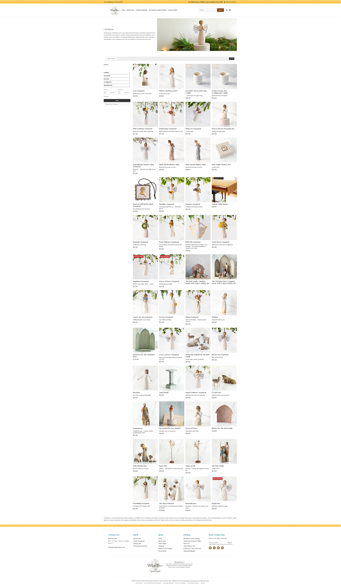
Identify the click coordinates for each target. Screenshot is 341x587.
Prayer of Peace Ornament (169, 281)
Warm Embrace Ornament (169, 242)
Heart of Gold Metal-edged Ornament (143, 205)
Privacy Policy (139, 583)
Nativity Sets (137, 543)
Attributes (108, 82)
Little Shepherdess (140, 466)
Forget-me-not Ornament (142, 317)
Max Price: (120, 89)
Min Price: (106, 89)
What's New (137, 538)
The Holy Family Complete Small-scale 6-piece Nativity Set (197, 282)
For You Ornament (166, 317)
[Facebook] (210, 547)
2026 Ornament (138, 91)
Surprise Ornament (193, 204)
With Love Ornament (193, 129)
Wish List (186, 543)
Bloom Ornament (192, 317)
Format (106, 72)
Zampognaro (138, 428)
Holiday (106, 79)
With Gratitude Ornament (142, 129)
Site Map (203, 583)
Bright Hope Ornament (168, 129)
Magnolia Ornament (140, 242)
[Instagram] (214, 547)
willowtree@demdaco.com (116, 547)
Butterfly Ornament (193, 242)
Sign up (230, 542)
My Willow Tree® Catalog (192, 538)
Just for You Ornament (220, 355)
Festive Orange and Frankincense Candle (220, 92)
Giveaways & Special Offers (192, 541)
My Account (162, 541)
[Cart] (230, 10)
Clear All (231, 58)
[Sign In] (227, 10)
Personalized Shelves (140, 546)
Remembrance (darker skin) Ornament (143, 165)
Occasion (107, 75)
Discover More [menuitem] (172, 10)
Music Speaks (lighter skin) (196, 164)
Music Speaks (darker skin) (169, 164)
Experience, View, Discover (192, 548)
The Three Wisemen (166, 503)
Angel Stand (163, 392)
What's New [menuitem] (130, 10)
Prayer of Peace (191, 428)
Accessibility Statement (168, 583)
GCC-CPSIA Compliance (193, 583)
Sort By (106, 64)
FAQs (160, 538)
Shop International (231, 2)
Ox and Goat (216, 392)
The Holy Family (218, 466)
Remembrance (191, 503)
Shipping (161, 546)
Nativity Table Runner (220, 204)
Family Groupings (138, 541)
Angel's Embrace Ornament (196, 392)
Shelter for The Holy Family (222, 428)
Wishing (215, 317)
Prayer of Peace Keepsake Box (223, 129)
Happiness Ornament (141, 281)
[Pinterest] (218, 547)
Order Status (162, 543)
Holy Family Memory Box (221, 164)
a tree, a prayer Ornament (169, 355)
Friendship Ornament (141, 503)
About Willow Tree (189, 546)
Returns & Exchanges (165, 548)
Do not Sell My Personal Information (152, 583)
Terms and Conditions (180, 583)
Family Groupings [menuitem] (141, 10)
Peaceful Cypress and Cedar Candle (196, 92)
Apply (117, 100)
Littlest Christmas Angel (168, 91)
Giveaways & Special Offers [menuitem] (158, 10)
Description (108, 85)
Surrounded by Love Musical (169, 428)
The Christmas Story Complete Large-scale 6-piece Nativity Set (224, 282)
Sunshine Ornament (166, 204)
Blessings (136, 392)
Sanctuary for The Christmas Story (144, 356)
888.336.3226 (112, 538)
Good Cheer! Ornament (220, 242)
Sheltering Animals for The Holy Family (198, 356)
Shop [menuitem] (123, 10)
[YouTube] (222, 547)
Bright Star (216, 503)
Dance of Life (190, 466)
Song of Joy (163, 466)
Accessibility (162, 551)
